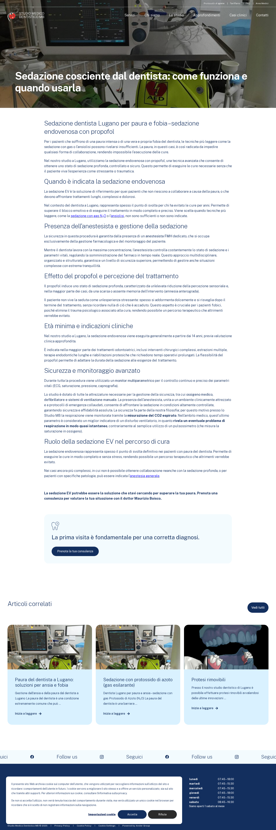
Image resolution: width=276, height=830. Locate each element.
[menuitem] (214, 3)
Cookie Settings (106, 825)
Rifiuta (162, 814)
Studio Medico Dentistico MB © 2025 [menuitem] (28, 825)
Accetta (132, 814)
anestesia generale (144, 476)
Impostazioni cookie (102, 814)
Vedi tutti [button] (258, 607)
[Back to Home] (26, 15)
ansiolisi (117, 216)
